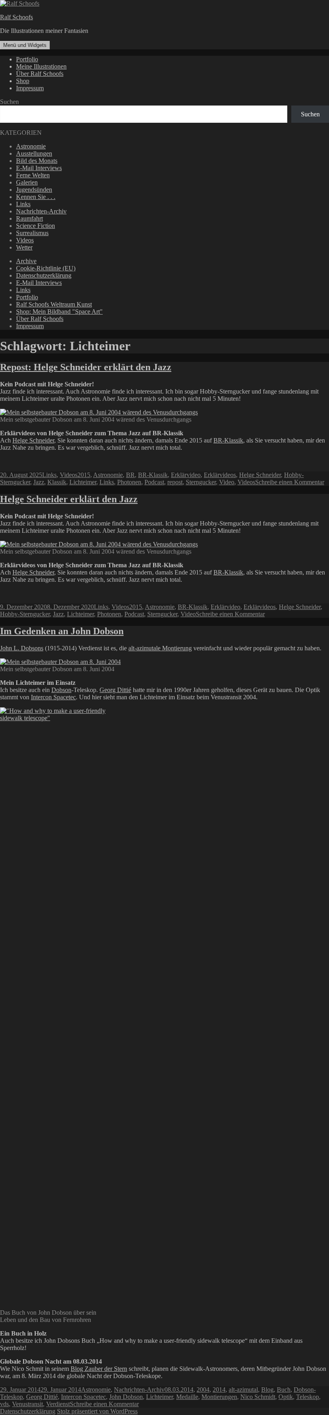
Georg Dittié (115, 689)
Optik (285, 1396)
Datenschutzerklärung (43, 275)
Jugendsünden (34, 189)
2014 (219, 1389)
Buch (283, 1389)
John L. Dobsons (21, 648)
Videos (25, 240)
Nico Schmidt (257, 1396)
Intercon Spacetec (53, 697)
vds (4, 1404)
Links (23, 204)
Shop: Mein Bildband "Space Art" (59, 311)
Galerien (27, 182)
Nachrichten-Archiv (41, 211)
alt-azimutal (243, 1389)
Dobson (61, 689)
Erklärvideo (186, 474)
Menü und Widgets (25, 45)
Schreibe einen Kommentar (289, 482)
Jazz (38, 482)
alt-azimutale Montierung (160, 648)
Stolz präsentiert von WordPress (97, 1411)
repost (175, 482)
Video (226, 482)
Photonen (129, 482)
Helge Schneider (33, 440)
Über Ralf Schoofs (39, 73)
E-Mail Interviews (39, 167)
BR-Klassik (228, 440)
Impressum (30, 88)
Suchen (9, 101)
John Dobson (126, 1396)
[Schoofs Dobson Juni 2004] (60, 661)
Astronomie (31, 146)
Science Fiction (35, 225)
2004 (203, 1389)
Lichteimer (82, 482)
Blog (267, 1389)
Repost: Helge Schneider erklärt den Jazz (85, 367)
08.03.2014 (178, 1389)
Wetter (24, 247)
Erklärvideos (220, 474)
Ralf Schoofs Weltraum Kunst (54, 304)
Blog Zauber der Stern (99, 1368)
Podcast (154, 482)
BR (130, 474)
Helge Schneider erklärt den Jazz (69, 499)
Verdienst (58, 1404)
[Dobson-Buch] (53, 718)
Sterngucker (201, 482)
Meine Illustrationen (41, 66)
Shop (22, 80)
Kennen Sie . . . (35, 196)
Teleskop (307, 1396)
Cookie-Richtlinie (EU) (45, 268)
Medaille (187, 1396)
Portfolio (27, 59)
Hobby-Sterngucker (25, 614)
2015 (83, 474)
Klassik (56, 482)
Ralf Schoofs (16, 17)
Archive (26, 261)
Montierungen (219, 1396)
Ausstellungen (34, 153)
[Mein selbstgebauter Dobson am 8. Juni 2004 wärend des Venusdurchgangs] (99, 544)
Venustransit (27, 1404)
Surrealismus (32, 232)
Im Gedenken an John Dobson (62, 631)
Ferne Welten (33, 175)
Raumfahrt (29, 218)
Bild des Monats (36, 160)
